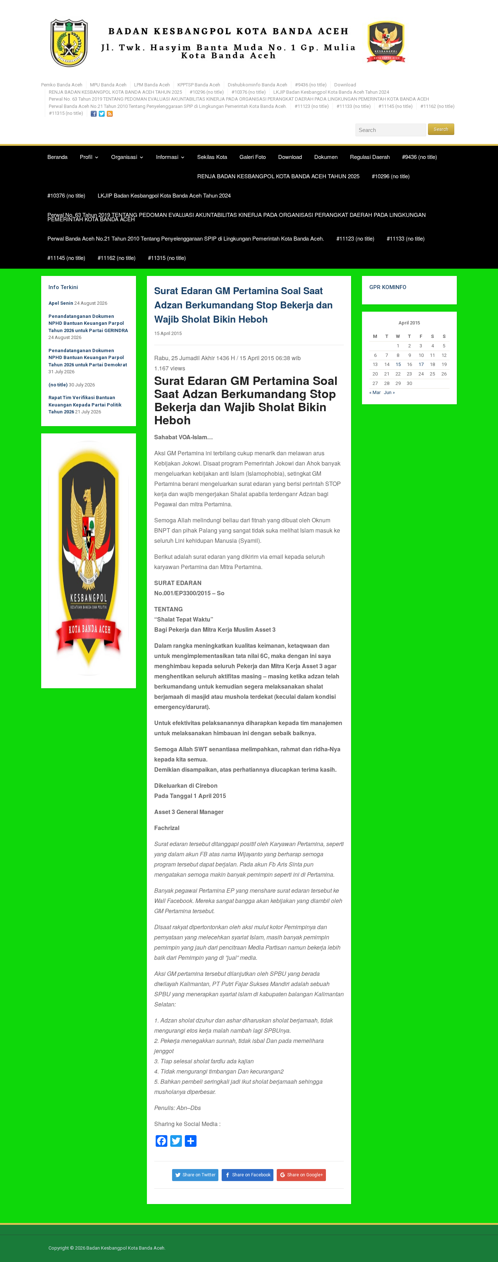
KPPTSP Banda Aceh (199, 84)
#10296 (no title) (207, 92)
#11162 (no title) (437, 106)
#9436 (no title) (311, 84)
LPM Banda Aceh (152, 84)
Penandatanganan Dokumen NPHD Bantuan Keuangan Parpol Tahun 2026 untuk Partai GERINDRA (88, 323)
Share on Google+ (305, 1174)
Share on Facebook (251, 1174)
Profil (86, 156)
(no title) (58, 384)
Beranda (57, 156)
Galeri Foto (253, 156)
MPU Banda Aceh (108, 84)
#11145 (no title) (395, 106)
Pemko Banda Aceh (61, 84)
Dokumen (326, 156)
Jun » (389, 392)
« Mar (375, 392)
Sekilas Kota (212, 156)
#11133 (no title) (353, 106)
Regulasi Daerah (370, 156)
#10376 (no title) (249, 92)
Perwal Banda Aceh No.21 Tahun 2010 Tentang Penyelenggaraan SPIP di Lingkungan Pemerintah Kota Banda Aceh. (168, 106)
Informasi (167, 156)
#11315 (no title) (66, 113)
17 (421, 364)
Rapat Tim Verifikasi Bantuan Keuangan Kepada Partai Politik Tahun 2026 (84, 404)
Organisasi (124, 156)
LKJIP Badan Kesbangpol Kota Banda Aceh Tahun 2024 (331, 92)
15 (398, 364)
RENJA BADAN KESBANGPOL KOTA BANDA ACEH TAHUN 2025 (115, 92)
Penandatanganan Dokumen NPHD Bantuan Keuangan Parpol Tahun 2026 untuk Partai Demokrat (87, 357)
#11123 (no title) (312, 106)
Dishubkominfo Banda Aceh (257, 84)
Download (345, 84)
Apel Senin (60, 303)
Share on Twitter (199, 1174)
